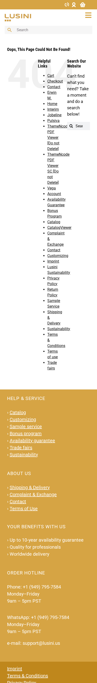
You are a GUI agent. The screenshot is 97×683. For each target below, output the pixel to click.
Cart (50, 75)
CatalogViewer (59, 227)
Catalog (53, 222)
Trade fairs (21, 447)
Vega (51, 188)
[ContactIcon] (66, 4)
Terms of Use (24, 508)
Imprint (53, 261)
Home (52, 104)
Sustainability (58, 329)
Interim (53, 109)
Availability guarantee (32, 440)
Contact (53, 87)
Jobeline (54, 115)
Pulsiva (53, 120)
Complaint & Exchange (33, 494)
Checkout (55, 81)
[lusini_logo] (18, 15)
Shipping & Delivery (30, 487)
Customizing (57, 255)
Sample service (26, 426)
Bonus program (26, 433)
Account (54, 194)
